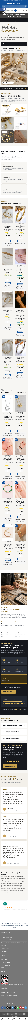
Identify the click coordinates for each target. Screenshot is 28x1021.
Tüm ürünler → (23, 204)
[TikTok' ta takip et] (7, 1007)
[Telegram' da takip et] (25, 1007)
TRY (3, 12)
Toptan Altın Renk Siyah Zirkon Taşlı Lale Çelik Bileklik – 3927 (20, 458)
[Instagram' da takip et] (5, 1007)
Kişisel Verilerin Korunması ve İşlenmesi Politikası (13, 943)
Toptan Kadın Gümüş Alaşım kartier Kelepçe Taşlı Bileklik (20, 359)
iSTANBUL (4, 984)
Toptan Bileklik (12, 925)
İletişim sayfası (10, 766)
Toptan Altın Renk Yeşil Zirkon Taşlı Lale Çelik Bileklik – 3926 (7, 501)
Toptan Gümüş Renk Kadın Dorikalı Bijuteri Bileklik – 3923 (20, 544)
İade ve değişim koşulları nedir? (12, 738)
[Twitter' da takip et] (12, 1007)
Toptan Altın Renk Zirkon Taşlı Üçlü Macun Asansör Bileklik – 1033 (8, 359)
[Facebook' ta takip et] (2, 1007)
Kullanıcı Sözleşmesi (6, 937)
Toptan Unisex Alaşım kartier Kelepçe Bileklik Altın (7, 226)
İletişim (3, 968)
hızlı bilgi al (18, 709)
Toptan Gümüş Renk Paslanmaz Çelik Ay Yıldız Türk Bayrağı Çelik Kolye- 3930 (7, 415)
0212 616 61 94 (11, 761)
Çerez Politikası (5, 948)
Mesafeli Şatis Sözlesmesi (7, 940)
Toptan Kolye (3, 925)
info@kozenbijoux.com (21, 984)
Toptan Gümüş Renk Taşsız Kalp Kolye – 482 (20, 268)
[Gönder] (25, 6)
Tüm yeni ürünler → (22, 392)
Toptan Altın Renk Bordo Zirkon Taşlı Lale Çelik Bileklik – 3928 (7, 458)
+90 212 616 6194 (14, 711)
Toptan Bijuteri (5, 923)
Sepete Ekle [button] (7, 240)
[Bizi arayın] (18, 1007)
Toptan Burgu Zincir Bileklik (7, 311)
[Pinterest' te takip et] (20, 1007)
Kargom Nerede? (5, 965)
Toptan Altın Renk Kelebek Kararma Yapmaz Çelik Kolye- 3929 (20, 415)
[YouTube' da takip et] (23, 1007)
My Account (4, 959)
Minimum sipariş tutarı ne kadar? (12, 725)
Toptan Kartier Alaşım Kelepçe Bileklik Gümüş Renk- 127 (7, 268)
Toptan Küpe (20, 925)
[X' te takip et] (10, 1007)
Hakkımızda (4, 951)
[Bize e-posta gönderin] (15, 1007)
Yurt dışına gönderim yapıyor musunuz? (11, 732)
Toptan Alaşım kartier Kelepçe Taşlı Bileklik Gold (20, 226)
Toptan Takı (13, 923)
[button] (15, 10)
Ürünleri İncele (8, 44)
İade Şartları (4, 945)
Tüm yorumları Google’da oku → (9, 784)
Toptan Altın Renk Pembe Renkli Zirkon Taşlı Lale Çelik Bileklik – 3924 (7, 545)
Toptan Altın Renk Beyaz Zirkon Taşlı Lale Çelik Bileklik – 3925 (20, 502)
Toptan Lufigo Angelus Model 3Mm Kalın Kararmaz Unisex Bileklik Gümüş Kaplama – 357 (20, 313)
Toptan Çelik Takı (21, 923)
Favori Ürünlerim (5, 962)
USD (3, 9)
